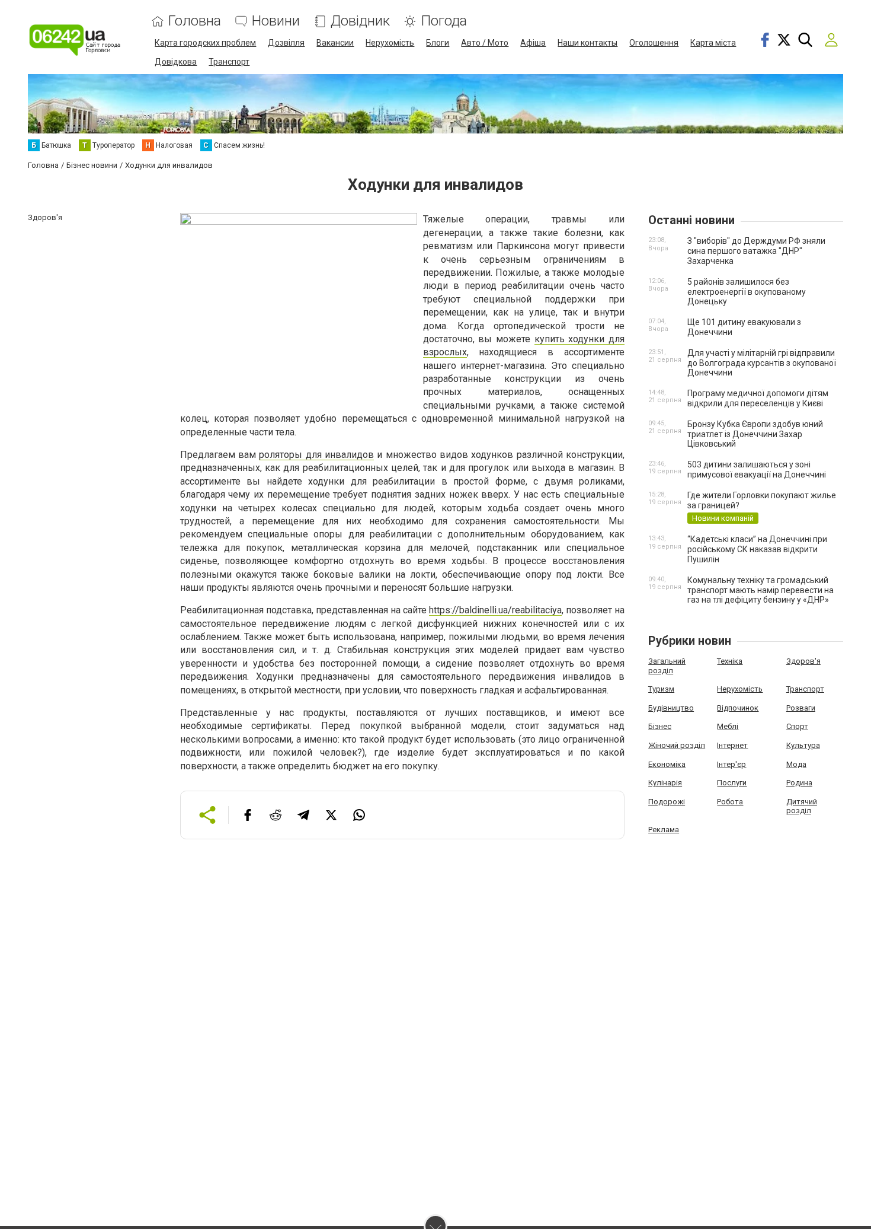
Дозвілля (286, 42)
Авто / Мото (484, 42)
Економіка (667, 764)
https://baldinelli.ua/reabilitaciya (495, 610)
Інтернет (732, 745)
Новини (276, 21)
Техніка (729, 661)
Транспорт (229, 61)
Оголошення (653, 42)
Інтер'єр (731, 764)
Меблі (727, 726)
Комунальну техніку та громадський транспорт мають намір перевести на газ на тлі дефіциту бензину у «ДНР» (760, 590)
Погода (444, 21)
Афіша (533, 42)
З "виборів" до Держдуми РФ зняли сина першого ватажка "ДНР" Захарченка (756, 251)
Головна (194, 21)
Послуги (732, 782)
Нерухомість (390, 42)
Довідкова (176, 61)
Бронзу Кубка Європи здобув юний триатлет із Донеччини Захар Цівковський (755, 434)
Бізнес (659, 726)
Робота (730, 801)
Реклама (663, 829)
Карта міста (713, 42)
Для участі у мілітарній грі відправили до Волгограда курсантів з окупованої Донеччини (761, 363)
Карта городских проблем (205, 42)
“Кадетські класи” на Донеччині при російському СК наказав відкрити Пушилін (757, 549)
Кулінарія (665, 782)
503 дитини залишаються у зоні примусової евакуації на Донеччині (756, 469)
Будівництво (671, 707)
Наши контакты (587, 42)
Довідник (360, 21)
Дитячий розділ (801, 806)
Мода (796, 764)
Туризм (661, 688)
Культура (803, 745)
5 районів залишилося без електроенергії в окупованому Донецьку (746, 292)
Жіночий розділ (676, 745)
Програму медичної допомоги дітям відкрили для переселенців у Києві (757, 398)
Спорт (797, 726)
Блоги (437, 42)
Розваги (800, 707)
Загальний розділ (667, 666)
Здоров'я (803, 661)
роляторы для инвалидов (316, 454)
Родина (799, 782)
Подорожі (666, 801)
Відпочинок (737, 707)
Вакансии (335, 42)
